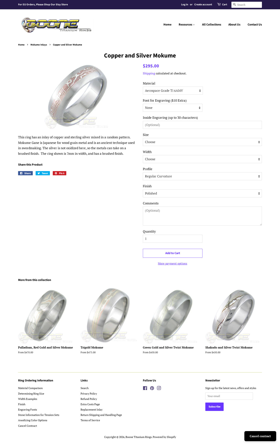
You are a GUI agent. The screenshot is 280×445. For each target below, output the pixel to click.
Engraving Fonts (27, 409)
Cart (224, 4)
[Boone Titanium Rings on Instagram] (159, 389)
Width (147, 152)
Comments (150, 203)
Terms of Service (90, 420)
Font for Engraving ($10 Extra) (165, 100)
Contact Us (255, 24)
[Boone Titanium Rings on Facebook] (145, 389)
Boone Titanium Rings (139, 437)
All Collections (211, 24)
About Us (234, 24)
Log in (184, 4)
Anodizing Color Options (32, 420)
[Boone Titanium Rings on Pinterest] (152, 389)
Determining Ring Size (31, 393)
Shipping (149, 73)
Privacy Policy (89, 393)
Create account (203, 4)
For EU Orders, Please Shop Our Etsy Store (43, 4)
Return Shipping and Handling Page (101, 415)
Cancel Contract (27, 425)
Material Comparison (30, 388)
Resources (186, 24)
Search (85, 388)
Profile (147, 169)
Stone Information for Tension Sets (38, 415)
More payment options (172, 263)
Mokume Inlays (38, 44)
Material (149, 83)
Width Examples (27, 399)
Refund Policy (89, 399)
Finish (147, 186)
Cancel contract (260, 436)
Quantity (149, 231)
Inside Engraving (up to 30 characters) (170, 117)
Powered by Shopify (164, 437)
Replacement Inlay (91, 409)
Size (146, 134)
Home (167, 24)
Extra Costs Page (90, 404)
